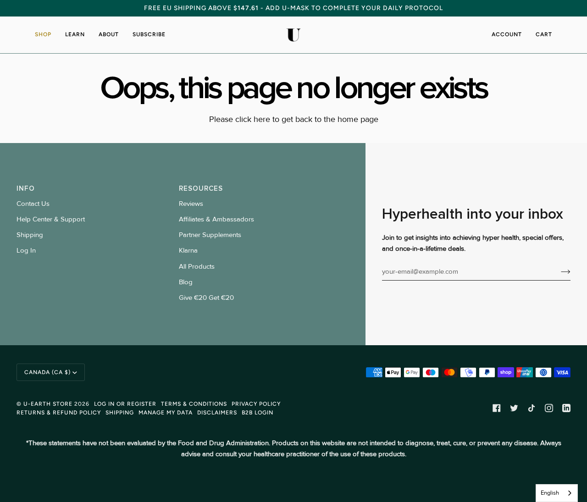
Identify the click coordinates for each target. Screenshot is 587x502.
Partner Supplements (210, 235)
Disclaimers (217, 412)
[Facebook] (497, 408)
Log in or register (125, 403)
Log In (26, 250)
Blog (186, 282)
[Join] (558, 272)
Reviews (191, 204)
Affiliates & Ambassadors (216, 219)
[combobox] (557, 493)
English (550, 492)
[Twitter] (514, 408)
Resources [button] (201, 188)
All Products (197, 266)
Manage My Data (165, 412)
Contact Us (33, 204)
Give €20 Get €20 (206, 298)
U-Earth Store (47, 403)
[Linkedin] (566, 408)
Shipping (30, 235)
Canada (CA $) (47, 372)
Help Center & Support (51, 219)
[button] (46, 35)
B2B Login (257, 412)
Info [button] (26, 188)
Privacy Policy (256, 403)
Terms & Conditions (194, 403)
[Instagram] (549, 408)
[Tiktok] (531, 408)
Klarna (188, 250)
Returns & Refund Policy (59, 412)
